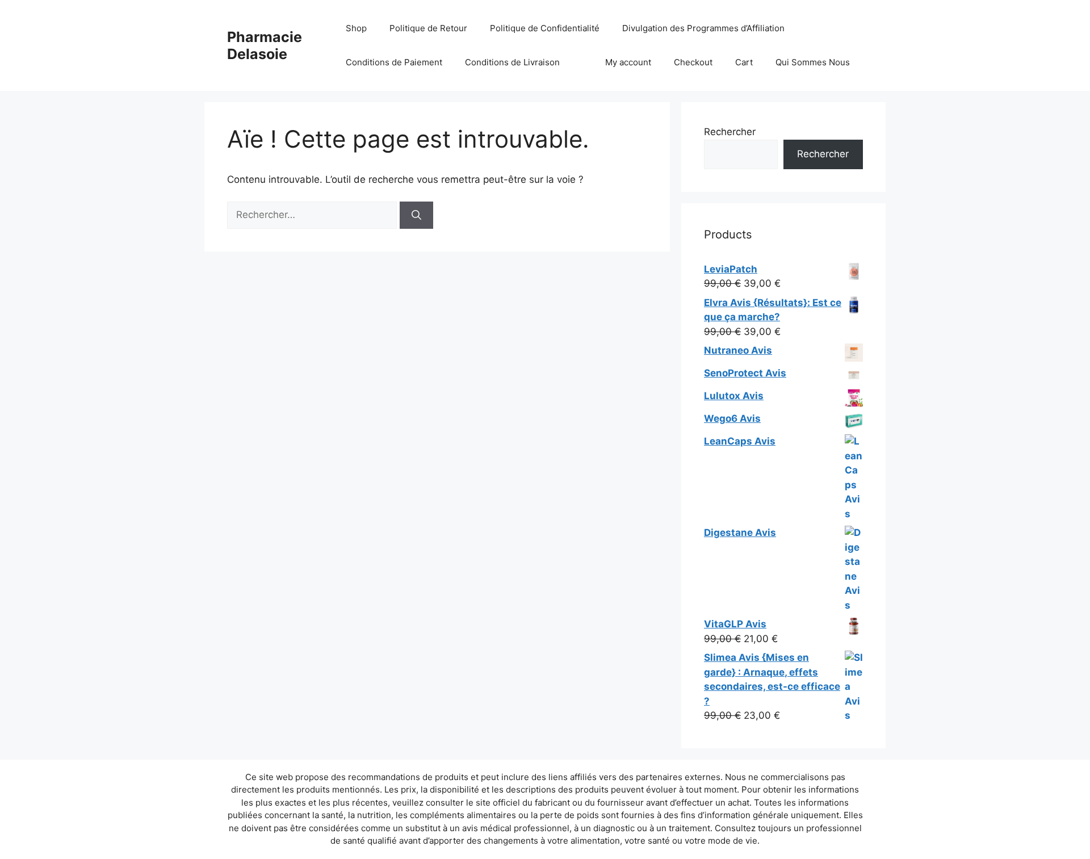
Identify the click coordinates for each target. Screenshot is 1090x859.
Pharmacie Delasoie (264, 45)
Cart (744, 62)
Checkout (693, 62)
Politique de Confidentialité (545, 28)
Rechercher (730, 131)
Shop (356, 28)
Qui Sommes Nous (812, 62)
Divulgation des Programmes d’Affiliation (703, 28)
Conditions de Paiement (394, 62)
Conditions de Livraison (512, 62)
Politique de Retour (428, 28)
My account (628, 62)
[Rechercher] (416, 215)
